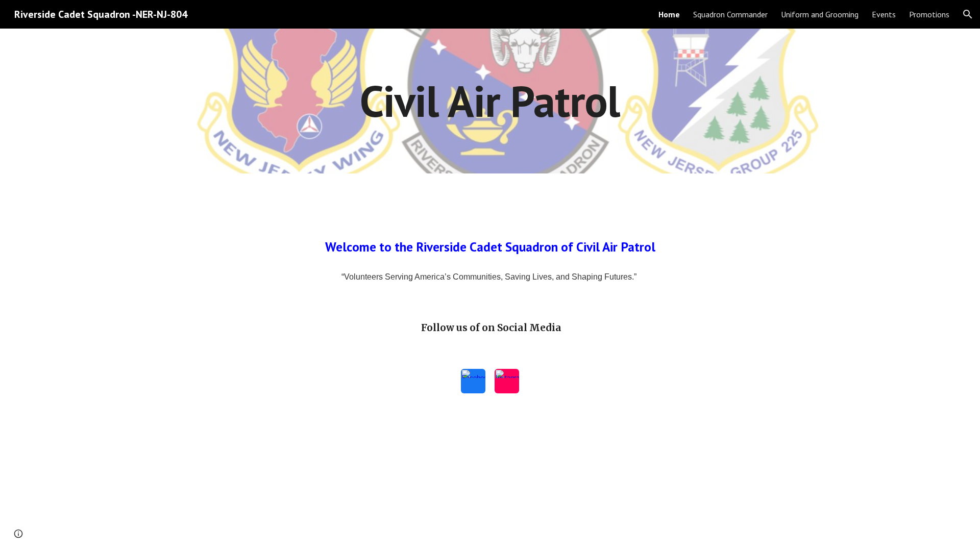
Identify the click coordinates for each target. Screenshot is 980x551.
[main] (490, 101)
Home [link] (669, 14)
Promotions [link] (929, 14)
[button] (967, 14)
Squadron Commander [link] (730, 14)
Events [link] (884, 14)
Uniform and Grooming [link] (820, 14)
